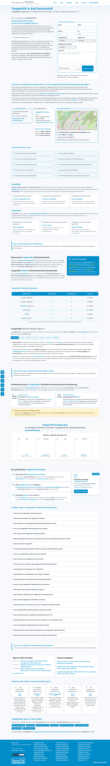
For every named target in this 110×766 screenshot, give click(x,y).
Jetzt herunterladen (81, 491)
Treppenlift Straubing (84, 754)
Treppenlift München (62, 743)
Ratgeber (69, 3)
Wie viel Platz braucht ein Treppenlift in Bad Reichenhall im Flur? (33, 615)
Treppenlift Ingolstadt (62, 750)
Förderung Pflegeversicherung (43, 750)
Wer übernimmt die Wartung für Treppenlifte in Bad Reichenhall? (33, 594)
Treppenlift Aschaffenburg (85, 743)
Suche (62, 3)
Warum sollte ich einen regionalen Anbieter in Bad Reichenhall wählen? (35, 635)
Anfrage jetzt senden (87, 68)
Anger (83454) (54, 725)
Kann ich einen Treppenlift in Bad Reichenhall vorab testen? (32, 584)
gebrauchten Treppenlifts (27, 260)
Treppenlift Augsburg (62, 744)
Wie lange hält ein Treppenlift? (23, 544)
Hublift (27, 314)
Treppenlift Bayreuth (62, 758)
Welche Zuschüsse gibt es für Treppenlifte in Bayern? (29, 518)
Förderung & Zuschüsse (41, 746)
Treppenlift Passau (83, 752)
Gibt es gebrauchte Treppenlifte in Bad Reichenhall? (29, 533)
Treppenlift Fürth (61, 754)
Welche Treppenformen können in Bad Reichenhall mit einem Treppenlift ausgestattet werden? (42, 539)
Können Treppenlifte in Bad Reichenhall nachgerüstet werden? (32, 610)
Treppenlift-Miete (22, 274)
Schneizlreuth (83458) (28, 728)
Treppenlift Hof (82, 760)
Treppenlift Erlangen (62, 756)
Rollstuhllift (56, 337)
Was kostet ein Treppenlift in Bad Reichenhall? (28, 513)
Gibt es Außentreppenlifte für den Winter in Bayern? (29, 599)
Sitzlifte (35, 337)
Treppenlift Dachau (83, 758)
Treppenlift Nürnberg (62, 746)
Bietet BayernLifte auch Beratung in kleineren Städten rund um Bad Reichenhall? (38, 620)
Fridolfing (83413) (16, 728)
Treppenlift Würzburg (62, 752)
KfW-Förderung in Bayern (41, 748)
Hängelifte (28, 337)
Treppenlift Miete (39, 743)
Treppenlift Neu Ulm (84, 748)
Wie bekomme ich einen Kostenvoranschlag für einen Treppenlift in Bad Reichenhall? (39, 630)
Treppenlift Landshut (84, 744)
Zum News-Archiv (18, 673)
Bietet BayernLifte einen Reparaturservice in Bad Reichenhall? (32, 579)
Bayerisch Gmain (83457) (81, 725)
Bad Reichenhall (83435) (18, 725)
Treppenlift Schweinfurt (85, 750)
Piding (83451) (30, 725)
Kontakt (84, 3)
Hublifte (22, 337)
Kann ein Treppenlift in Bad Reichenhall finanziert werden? (31, 625)
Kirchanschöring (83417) (42, 725)
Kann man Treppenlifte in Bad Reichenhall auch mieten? (31, 528)
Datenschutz (15, 750)
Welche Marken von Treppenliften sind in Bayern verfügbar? (32, 574)
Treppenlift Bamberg (62, 760)
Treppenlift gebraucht (40, 744)
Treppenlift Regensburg (63, 748)
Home (55, 3)
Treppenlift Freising (83, 756)
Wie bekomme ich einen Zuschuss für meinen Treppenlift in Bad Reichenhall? (37, 605)
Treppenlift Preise (39, 752)
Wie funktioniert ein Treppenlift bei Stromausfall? (29, 559)
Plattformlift (23, 306)
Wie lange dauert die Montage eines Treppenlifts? (28, 569)
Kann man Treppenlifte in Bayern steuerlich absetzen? (30, 554)
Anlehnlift (48, 337)
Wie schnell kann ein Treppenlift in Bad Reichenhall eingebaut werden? (35, 523)
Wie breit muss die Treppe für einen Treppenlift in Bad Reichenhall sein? (35, 564)
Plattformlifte (15, 337)
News (77, 3)
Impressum (22, 750)
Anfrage (73, 100)
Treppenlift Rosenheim (84, 746)
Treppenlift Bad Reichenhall (44, 122)
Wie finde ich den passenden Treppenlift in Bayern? (29, 589)
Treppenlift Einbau (39, 756)
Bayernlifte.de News (40, 760)
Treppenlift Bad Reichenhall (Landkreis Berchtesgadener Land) (52, 732)
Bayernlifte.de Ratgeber (41, 758)
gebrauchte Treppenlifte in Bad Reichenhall (53, 93)
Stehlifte (42, 337)
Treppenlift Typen (39, 754)
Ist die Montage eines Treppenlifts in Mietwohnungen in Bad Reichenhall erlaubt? (38, 549)
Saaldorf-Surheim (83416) (66, 725)
